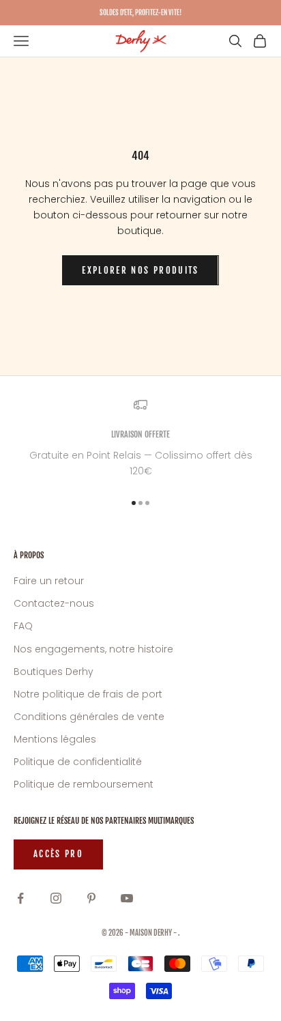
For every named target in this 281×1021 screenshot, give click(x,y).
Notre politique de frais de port (88, 694)
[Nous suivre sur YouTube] (127, 898)
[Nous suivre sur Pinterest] (91, 898)
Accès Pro (58, 853)
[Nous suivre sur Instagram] (56, 898)
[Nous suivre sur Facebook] (20, 898)
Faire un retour (49, 581)
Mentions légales (55, 739)
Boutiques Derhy (53, 671)
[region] (140, 438)
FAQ (23, 626)
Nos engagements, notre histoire (93, 649)
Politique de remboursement (83, 784)
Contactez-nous (54, 603)
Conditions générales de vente (89, 716)
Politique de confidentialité (78, 761)
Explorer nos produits (140, 270)
